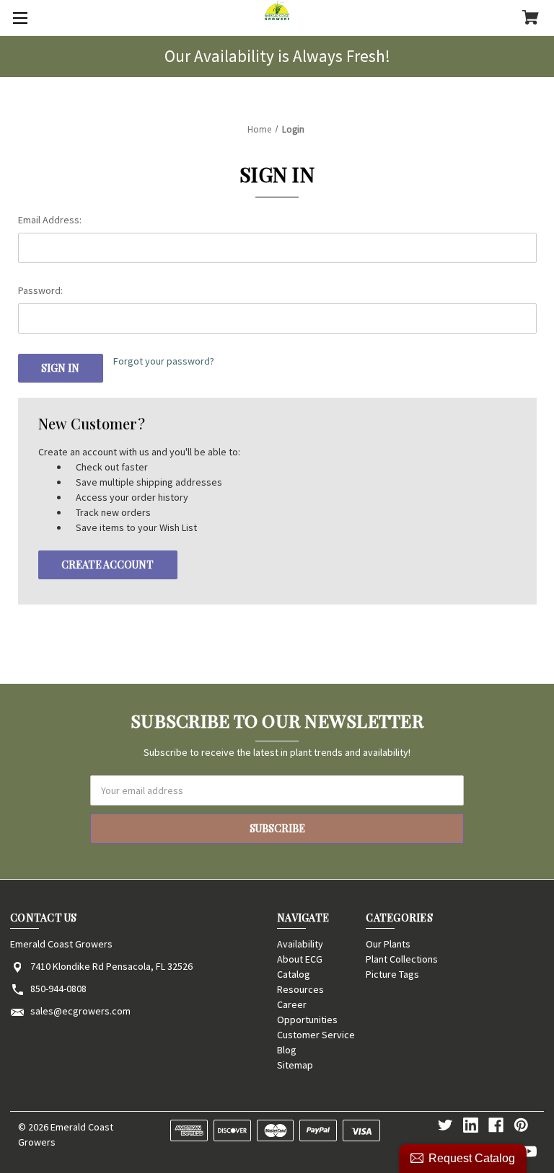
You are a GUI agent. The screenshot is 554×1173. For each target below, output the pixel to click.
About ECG (299, 959)
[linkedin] (470, 1125)
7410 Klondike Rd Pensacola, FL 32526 (111, 966)
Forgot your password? (163, 360)
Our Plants (388, 943)
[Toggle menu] (18, 18)
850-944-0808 (58, 988)
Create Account (107, 564)
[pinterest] (521, 1125)
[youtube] (529, 1151)
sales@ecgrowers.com (80, 1010)
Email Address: (50, 219)
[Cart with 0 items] (530, 18)
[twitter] (445, 1125)
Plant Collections (402, 959)
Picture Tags (392, 974)
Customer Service (316, 1034)
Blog (286, 1049)
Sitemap (295, 1064)
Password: (40, 290)
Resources (300, 989)
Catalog (293, 974)
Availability (300, 943)
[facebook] (496, 1125)
